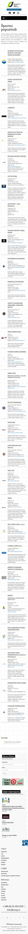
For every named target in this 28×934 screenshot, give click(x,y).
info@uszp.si (13, 909)
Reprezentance (5, 858)
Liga (2, 853)
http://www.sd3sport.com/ (14, 166)
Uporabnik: (5, 762)
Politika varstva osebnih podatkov (10, 875)
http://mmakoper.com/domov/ (15, 242)
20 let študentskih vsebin (13, 9)
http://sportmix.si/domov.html (15, 432)
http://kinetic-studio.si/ (20, 145)
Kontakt (3, 864)
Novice (3, 856)
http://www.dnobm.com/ (14, 317)
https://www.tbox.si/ (20, 340)
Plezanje (3, 897)
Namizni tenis (4, 884)
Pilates (3, 895)
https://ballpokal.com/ (20, 533)
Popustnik (3, 860)
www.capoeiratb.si (19, 62)
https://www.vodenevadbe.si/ (15, 362)
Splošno (3, 804)
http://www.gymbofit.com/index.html (17, 118)
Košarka (3, 889)
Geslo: (3, 767)
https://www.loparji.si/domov (15, 551)
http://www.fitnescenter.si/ (14, 90)
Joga (2, 887)
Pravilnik (3, 899)
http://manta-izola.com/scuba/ (14, 611)
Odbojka (3, 891)
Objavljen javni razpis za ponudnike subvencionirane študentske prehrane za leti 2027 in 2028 (13, 808)
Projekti (3, 862)
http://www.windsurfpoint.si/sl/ (15, 640)
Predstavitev (4, 871)
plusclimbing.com (19, 714)
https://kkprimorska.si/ (20, 411)
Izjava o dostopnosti (20, 930)
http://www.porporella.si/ (14, 579)
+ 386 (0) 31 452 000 (13, 906)
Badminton (4, 882)
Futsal (3, 893)
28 (20, 928)
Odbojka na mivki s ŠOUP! (9, 835)
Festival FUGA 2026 (7, 822)
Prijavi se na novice (15, 924)
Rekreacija (4, 851)
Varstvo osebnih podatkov (9, 930)
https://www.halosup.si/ (14, 480)
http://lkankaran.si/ (19, 456)
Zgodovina (4, 873)
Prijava (4, 773)
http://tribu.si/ (18, 507)
